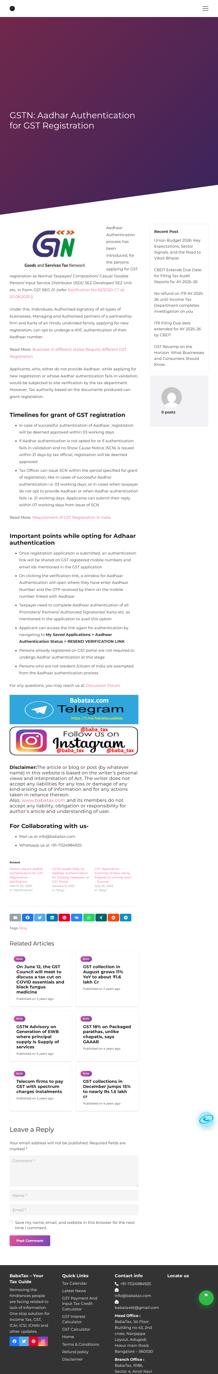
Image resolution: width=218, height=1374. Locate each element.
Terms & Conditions (80, 1344)
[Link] (12, 8)
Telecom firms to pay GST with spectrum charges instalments (39, 1086)
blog (23, 928)
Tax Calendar (74, 1283)
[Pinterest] (33, 1341)
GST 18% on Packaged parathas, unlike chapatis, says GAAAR (107, 1034)
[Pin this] (64, 917)
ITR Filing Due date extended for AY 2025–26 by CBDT (177, 329)
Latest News (74, 1290)
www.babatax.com (43, 800)
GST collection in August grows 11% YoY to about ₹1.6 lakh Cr (103, 974)
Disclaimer (72, 1359)
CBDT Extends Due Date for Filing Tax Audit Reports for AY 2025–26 (177, 276)
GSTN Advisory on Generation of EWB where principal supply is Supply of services (37, 1036)
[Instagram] (43, 1341)
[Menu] (205, 8)
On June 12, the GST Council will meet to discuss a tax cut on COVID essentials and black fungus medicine (40, 979)
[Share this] (27, 917)
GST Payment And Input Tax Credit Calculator (79, 1303)
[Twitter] (24, 1341)
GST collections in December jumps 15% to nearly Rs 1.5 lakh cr (107, 1089)
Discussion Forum (103, 685)
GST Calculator (76, 1329)
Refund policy (75, 1352)
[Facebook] (14, 1341)
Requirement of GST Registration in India (71, 517)
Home (68, 1336)
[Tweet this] (40, 917)
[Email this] (15, 917)
